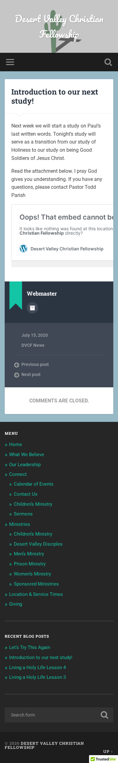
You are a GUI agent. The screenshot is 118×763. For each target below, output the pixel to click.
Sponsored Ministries (36, 584)
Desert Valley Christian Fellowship (59, 26)
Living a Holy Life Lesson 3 (37, 677)
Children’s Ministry (33, 504)
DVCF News (32, 345)
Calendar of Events (33, 484)
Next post (31, 374)
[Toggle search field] (108, 62)
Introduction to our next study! (54, 96)
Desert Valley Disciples (38, 544)
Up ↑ (108, 751)
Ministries (19, 524)
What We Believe (26, 454)
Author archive (32, 307)
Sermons (23, 514)
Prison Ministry (30, 564)
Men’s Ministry (29, 554)
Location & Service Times (36, 594)
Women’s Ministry (32, 574)
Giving (15, 604)
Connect (18, 474)
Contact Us (25, 494)
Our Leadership (25, 464)
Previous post (35, 364)
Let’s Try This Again (29, 647)
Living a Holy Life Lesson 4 (37, 667)
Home (15, 444)
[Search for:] (59, 714)
